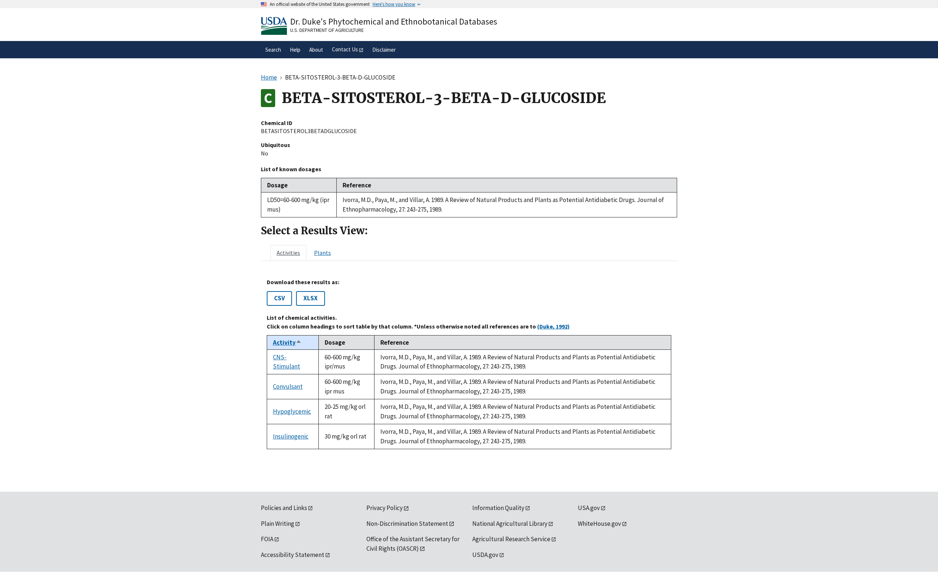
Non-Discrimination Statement (407, 524)
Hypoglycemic (292, 411)
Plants (322, 252)
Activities (288, 252)
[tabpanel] (469, 364)
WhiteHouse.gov (599, 524)
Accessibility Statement (292, 555)
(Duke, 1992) (553, 326)
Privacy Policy (384, 508)
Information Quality (498, 508)
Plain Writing (277, 524)
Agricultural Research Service (511, 539)
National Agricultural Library (509, 524)
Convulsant (288, 386)
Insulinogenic (291, 436)
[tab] (288, 252)
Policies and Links (284, 508)
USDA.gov (485, 555)
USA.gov (589, 508)
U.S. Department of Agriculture (327, 30)
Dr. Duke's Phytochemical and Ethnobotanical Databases (393, 21)
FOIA (267, 539)
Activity (287, 342)
